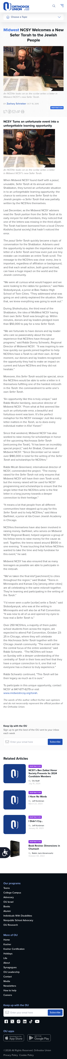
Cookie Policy (26, 1055)
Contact (7, 976)
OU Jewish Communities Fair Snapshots (13, 123)
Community (12, 69)
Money (9, 50)
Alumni (7, 911)
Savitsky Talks (13, 88)
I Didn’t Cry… (36, 821)
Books (6, 906)
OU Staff (36, 780)
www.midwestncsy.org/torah (20, 693)
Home (6, 940)
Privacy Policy (10, 1055)
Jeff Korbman (38, 800)
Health (9, 30)
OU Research (10, 925)
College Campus (12, 892)
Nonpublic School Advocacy (18, 920)
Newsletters (9, 986)
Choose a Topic (19, 17)
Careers (7, 995)
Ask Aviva (11, 105)
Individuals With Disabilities (17, 916)
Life (5, 958)
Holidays (8, 953)
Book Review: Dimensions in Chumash (44, 847)
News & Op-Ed (14, 75)
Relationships (13, 37)
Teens (6, 888)
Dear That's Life (12, 96)
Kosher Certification (14, 949)
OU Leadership (11, 972)
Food (9, 24)
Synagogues (10, 967)
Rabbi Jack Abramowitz (42, 853)
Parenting (11, 43)
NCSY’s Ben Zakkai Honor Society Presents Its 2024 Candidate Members (43, 773)
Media (6, 981)
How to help (9, 990)
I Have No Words (38, 796)
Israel (9, 56)
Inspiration (11, 63)
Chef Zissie (12, 111)
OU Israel (8, 902)
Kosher (7, 944)
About (6, 963)
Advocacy (8, 897)
